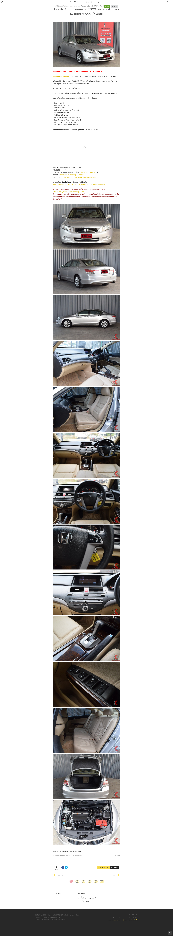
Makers (8, 2)
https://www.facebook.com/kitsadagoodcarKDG (78, 177)
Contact (72, 914)
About (66, 914)
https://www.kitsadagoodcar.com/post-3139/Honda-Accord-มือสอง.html (79, 184)
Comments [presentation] (60, 893)
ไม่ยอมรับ (114, 6)
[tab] (60, 893)
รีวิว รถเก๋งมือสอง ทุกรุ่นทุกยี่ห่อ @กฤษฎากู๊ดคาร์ (82, 2)
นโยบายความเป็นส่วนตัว (87, 6)
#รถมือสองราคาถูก (76, 851)
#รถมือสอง (58, 851)
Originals (43, 914)
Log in (87, 902)
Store (14, 2)
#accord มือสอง (66, 851)
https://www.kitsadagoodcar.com (72, 175)
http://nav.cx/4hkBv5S (89, 172)
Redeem (60, 914)
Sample (55, 914)
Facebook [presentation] (82, 893)
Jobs (77, 914)
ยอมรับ (107, 6)
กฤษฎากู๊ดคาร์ (99, 2)
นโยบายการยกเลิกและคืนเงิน (130, 920)
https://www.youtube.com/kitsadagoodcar (68, 192)
